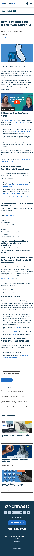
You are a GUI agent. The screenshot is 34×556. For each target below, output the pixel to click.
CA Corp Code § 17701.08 (20, 122)
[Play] (17, 102)
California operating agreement (15, 356)
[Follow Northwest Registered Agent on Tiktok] (24, 512)
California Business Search (21, 131)
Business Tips (5, 396)
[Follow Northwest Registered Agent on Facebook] (17, 512)
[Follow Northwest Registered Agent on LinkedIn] (13, 512)
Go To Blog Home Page (11, 374)
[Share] (14, 406)
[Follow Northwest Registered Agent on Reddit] (28, 512)
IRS (9, 303)
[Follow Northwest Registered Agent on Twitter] (9, 512)
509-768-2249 (17, 529)
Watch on (7, 109)
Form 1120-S (14, 332)
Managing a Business (18, 396)
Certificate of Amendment (11, 193)
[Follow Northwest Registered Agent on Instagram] (20, 512)
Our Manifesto (17, 541)
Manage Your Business (8, 37)
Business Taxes (22, 401)
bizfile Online (9, 216)
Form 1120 (14, 335)
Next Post (7, 380)
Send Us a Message (17, 523)
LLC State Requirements (14, 391)
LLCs (3, 391)
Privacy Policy (17, 545)
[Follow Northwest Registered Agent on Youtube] (5, 512)
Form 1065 (17, 327)
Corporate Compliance (8, 401)
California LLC (9, 120)
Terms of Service (17, 548)
